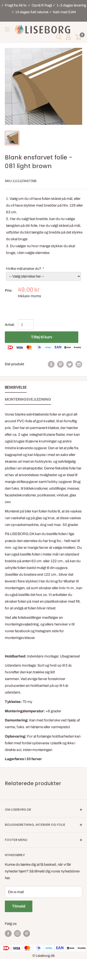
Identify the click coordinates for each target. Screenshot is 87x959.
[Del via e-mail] (78, 364)
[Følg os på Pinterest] (26, 933)
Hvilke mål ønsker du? (23, 269)
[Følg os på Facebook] (8, 933)
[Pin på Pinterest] (60, 364)
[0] (78, 37)
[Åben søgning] (59, 37)
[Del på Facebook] (51, 364)
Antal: (10, 325)
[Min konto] (68, 37)
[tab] (16, 388)
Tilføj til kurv (41, 337)
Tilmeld (18, 906)
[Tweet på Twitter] (69, 364)
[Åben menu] (7, 29)
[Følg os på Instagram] (17, 933)
